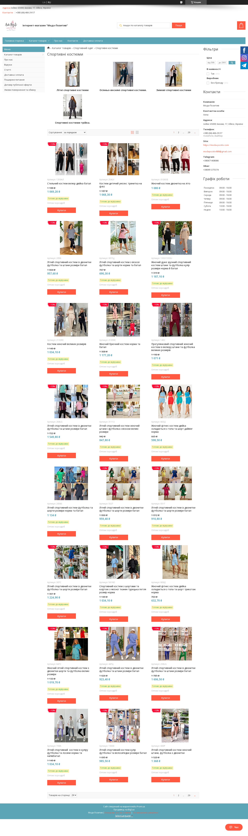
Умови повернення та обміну (20, 89)
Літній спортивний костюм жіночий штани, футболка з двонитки (171, 751)
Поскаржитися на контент (118, 812)
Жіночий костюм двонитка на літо (170, 183)
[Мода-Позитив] (11, 26)
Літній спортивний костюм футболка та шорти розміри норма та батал (70, 509)
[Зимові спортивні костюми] (173, 74)
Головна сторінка (14, 40)
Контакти (73, 40)
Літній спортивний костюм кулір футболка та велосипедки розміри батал (123, 751)
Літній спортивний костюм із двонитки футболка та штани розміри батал (69, 264)
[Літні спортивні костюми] (72, 74)
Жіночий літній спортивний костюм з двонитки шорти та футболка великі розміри (68, 671)
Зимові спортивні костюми (173, 90)
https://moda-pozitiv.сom (216, 145)
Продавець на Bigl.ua (124, 809)
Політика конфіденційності (146, 812)
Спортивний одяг (83, 48)
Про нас (58, 40)
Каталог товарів (38, 40)
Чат (236, 827)
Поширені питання (14, 79)
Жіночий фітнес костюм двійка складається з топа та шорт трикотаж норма (173, 589)
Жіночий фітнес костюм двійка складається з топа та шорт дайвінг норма (172, 428)
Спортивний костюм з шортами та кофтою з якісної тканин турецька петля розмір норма (122, 589)
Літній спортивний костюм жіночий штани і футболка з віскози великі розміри (119, 428)
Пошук (178, 25)
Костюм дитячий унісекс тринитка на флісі (120, 185)
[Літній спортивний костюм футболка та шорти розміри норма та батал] (71, 483)
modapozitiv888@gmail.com (217, 151)
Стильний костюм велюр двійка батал (69, 183)
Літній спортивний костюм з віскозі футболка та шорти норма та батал (120, 264)
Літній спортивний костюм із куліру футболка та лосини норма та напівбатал (67, 752)
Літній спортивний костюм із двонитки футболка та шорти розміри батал (121, 509)
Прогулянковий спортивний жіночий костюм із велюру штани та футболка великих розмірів (173, 347)
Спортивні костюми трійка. (72, 122)
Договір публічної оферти (18, 84)
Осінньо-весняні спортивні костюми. (123, 90)
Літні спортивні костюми (73, 90)
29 (189, 132)
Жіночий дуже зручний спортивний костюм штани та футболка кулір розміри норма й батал (171, 265)
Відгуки (8, 64)
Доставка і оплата (93, 40)
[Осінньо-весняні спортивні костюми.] (123, 74)
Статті (7, 69)
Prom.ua (141, 806)
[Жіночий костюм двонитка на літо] (175, 159)
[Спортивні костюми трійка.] (72, 107)
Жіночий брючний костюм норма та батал (119, 346)
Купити (61, 210)
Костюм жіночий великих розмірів (66, 344)
